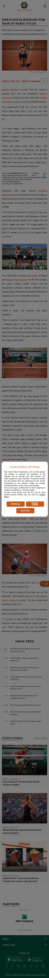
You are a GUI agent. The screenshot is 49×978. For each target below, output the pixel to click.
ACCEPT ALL (25, 511)
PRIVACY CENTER (35, 504)
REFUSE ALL (15, 504)
